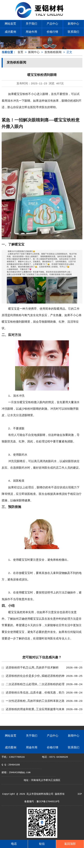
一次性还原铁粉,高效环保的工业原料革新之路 (35, 701)
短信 (42, 844)
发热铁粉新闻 (53, 52)
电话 (14, 844)
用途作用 (31, 32)
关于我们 (31, 23)
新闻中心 (73, 23)
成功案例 (10, 32)
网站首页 (10, 23)
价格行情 (52, 32)
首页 (20, 52)
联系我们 (73, 32)
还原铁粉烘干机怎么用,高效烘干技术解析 (32, 667)
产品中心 (52, 23)
